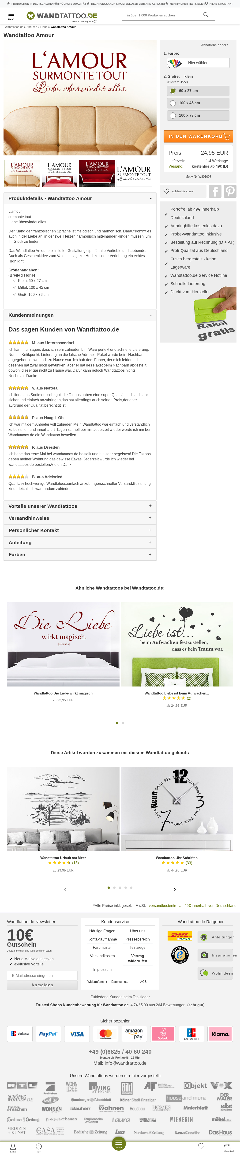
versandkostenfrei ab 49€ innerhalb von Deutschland (192, 906)
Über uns (137, 931)
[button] (117, 723)
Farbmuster (102, 947)
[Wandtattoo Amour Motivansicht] (59, 173)
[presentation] (66, 889)
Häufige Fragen (102, 931)
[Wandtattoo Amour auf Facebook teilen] (213, 191)
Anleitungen (222, 937)
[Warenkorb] (227, 1148)
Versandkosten (102, 956)
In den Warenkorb (196, 136)
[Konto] (13, 1148)
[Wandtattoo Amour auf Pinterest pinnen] (228, 191)
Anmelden (42, 985)
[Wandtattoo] (61, 16)
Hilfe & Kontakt (221, 3)
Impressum (102, 970)
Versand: (176, 166)
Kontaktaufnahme (102, 939)
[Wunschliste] (201, 1148)
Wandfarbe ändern (214, 45)
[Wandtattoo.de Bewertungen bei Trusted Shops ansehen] (180, 962)
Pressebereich (138, 939)
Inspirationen (222, 955)
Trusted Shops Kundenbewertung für (82, 1005)
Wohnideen (222, 973)
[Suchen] (206, 15)
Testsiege (138, 947)
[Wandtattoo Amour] (80, 98)
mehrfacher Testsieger (187, 3)
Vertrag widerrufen (137, 958)
